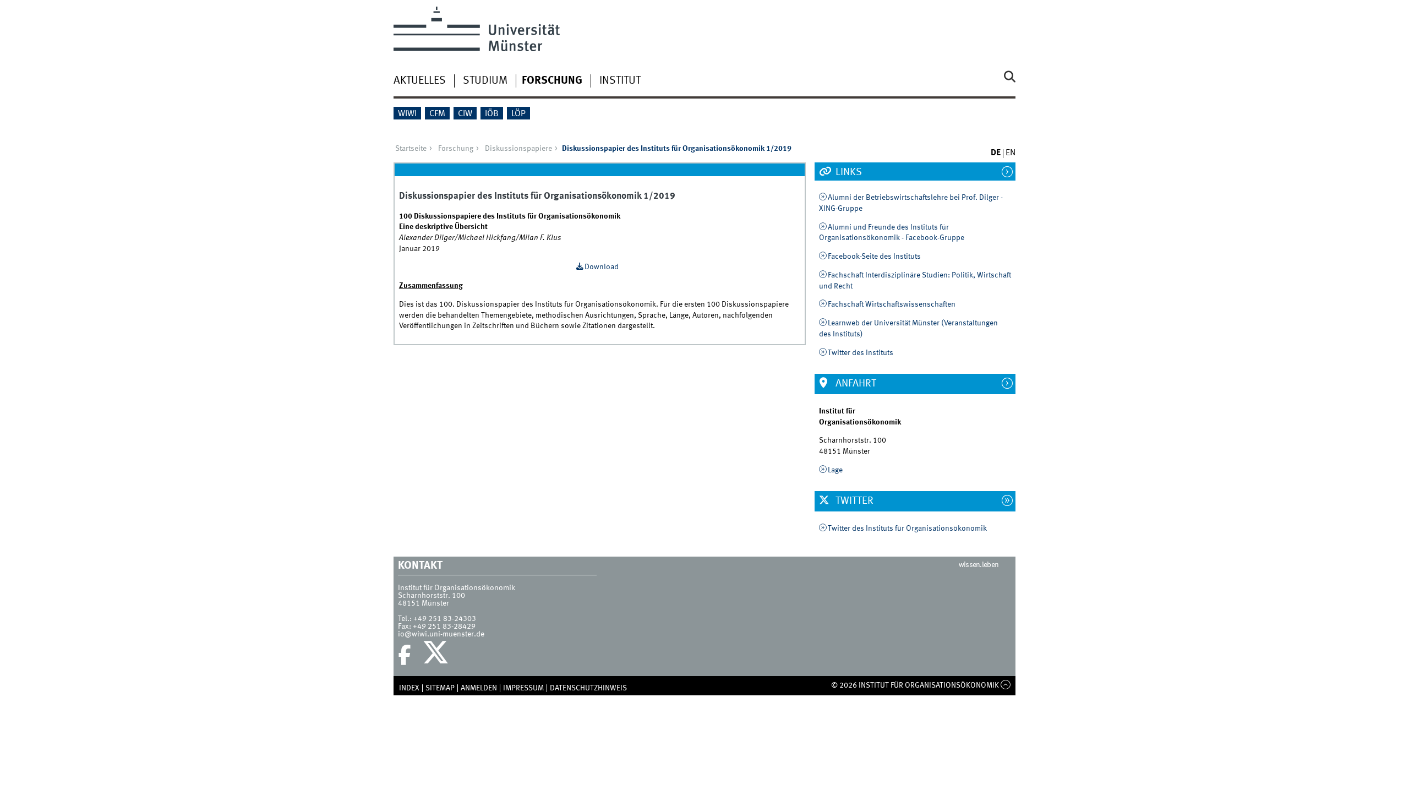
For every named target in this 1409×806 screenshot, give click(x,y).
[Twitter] (437, 655)
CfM (437, 114)
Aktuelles (420, 80)
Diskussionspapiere (518, 149)
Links (847, 172)
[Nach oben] (1006, 685)
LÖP (518, 114)
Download (602, 267)
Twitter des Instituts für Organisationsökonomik (907, 528)
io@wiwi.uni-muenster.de (441, 634)
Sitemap (440, 688)
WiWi (407, 114)
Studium (485, 80)
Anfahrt (854, 384)
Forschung (552, 80)
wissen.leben (979, 565)
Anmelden (479, 688)
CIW (465, 114)
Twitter (853, 501)
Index (409, 688)
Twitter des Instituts (860, 353)
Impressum (523, 688)
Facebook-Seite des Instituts (874, 256)
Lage (835, 470)
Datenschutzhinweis (588, 688)
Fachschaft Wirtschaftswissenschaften (891, 304)
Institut (620, 80)
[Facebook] (404, 655)
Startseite (411, 149)
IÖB (492, 114)
